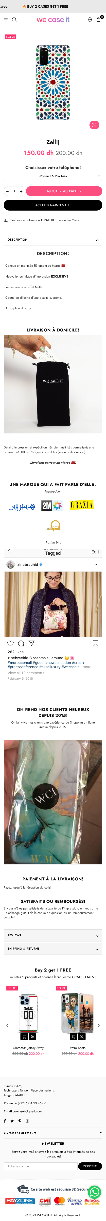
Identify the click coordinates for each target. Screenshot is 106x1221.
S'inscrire (90, 1166)
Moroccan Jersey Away (28, 1047)
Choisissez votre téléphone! (53, 168)
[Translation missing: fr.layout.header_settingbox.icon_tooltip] (90, 19)
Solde (10, 37)
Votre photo (78, 1047)
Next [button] (98, 1025)
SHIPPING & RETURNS (23, 948)
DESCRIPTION (18, 239)
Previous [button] (7, 1025)
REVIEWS (14, 935)
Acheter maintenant (53, 205)
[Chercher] (14, 19)
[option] (53, 82)
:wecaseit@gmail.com (27, 1111)
